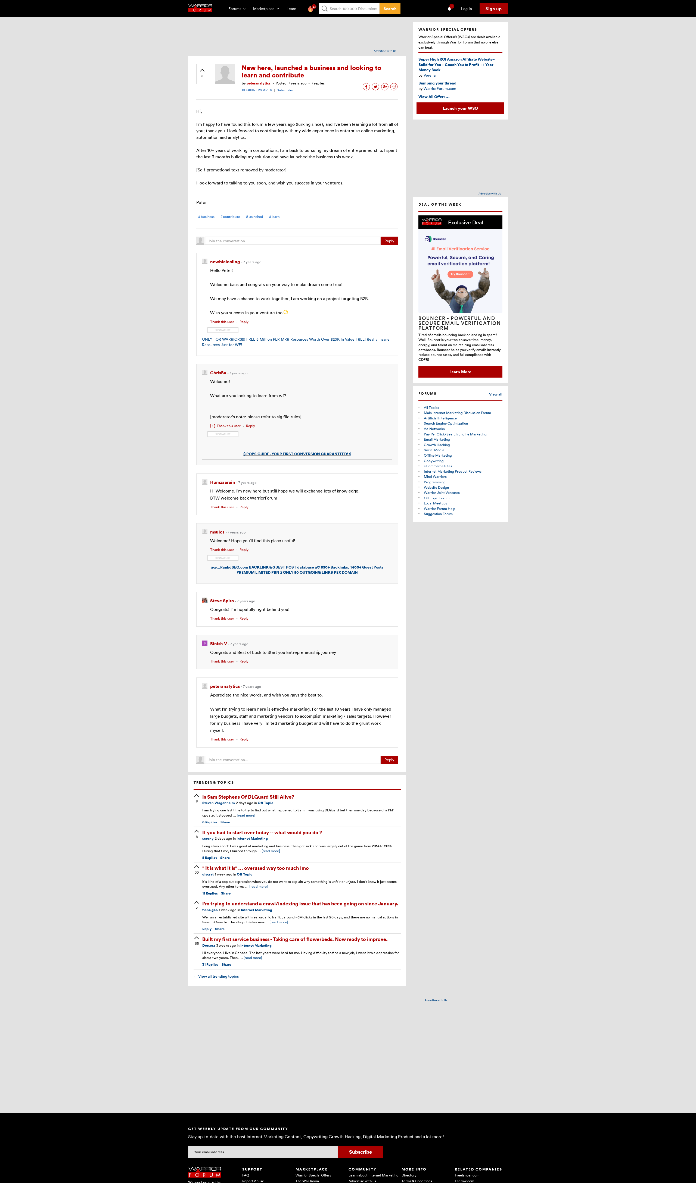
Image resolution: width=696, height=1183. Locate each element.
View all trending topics (216, 976)
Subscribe (285, 89)
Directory (409, 1175)
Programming (435, 481)
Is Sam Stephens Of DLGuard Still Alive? (248, 796)
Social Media (434, 449)
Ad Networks (434, 428)
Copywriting (434, 460)
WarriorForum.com (440, 88)
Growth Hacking (437, 444)
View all (495, 394)
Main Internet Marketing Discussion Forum (457, 412)
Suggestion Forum (438, 513)
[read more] (246, 815)
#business (206, 217)
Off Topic (265, 802)
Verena (430, 75)
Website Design (436, 487)
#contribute (230, 217)
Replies (209, 822)
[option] (460, 296)
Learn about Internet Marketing (374, 1175)
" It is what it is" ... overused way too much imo (255, 867)
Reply (389, 240)
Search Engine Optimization (446, 423)
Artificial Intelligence (440, 418)
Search (390, 8)
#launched (254, 217)
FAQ (245, 1175)
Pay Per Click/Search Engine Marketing (455, 434)
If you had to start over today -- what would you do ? (262, 832)
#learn (274, 217)
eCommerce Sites (438, 465)
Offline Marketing (438, 455)
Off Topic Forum (436, 497)
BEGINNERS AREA (257, 89)
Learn (293, 8)
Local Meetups (435, 503)
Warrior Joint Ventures (442, 492)
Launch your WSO (460, 108)
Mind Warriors (435, 476)
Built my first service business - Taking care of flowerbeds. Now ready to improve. (295, 939)
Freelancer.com (467, 1175)
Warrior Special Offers (313, 1175)
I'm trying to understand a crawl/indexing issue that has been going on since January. (300, 903)
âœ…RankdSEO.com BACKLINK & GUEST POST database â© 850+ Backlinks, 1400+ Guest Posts (297, 567)
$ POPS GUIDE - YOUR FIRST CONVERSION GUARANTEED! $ (297, 454)
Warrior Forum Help (439, 508)
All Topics (431, 407)
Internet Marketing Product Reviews (452, 471)
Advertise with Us (385, 51)
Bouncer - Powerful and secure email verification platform (459, 323)
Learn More (460, 372)
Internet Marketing (252, 838)
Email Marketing (437, 439)
